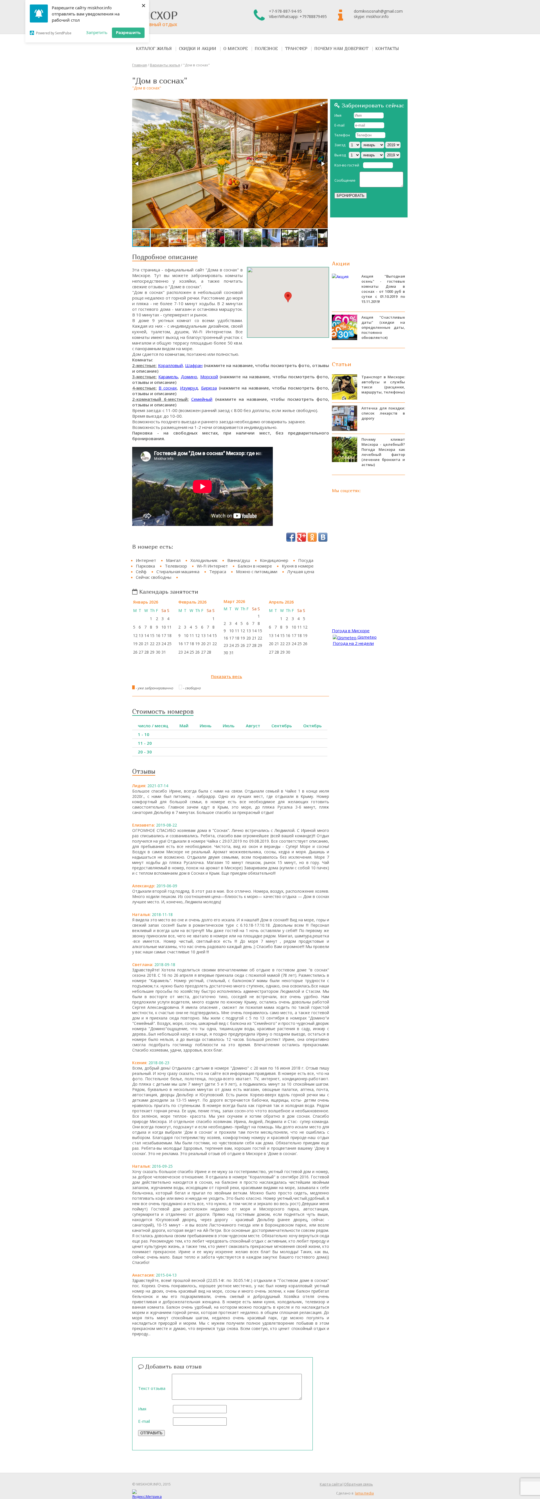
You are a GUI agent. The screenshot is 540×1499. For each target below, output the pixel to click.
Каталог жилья (154, 48)
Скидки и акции (197, 48)
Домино (189, 376)
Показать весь (226, 676)
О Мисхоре (235, 48)
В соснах (168, 388)
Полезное (266, 48)
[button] (322, 104)
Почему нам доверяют (341, 48)
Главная (139, 64)
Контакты (387, 48)
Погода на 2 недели (353, 643)
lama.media (364, 1493)
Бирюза (209, 388)
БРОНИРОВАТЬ (350, 195)
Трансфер (296, 48)
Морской (209, 376)
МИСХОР (155, 17)
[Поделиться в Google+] (301, 537)
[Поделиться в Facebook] (290, 537)
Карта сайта (331, 1484)
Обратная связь (358, 1484)
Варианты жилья (165, 64)
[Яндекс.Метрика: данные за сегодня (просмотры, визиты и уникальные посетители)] (147, 1494)
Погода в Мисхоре (351, 630)
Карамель (168, 376)
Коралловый (170, 365)
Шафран (193, 365)
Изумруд (189, 388)
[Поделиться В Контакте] (322, 537)
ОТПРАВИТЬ (151, 1433)
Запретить (96, 32)
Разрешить (128, 32)
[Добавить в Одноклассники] (312, 537)
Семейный (201, 399)
